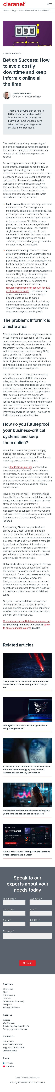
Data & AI (7, 998)
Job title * (35, 920)
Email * (33, 909)
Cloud (5, 992)
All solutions (8, 989)
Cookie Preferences (31, 1078)
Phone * (7, 920)
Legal (18, 1078)
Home (6, 10)
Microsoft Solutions (11, 1007)
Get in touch (8, 1041)
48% (22, 121)
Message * (8, 931)
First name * (9, 898)
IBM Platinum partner (20, 467)
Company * (9, 909)
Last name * (36, 898)
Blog (14, 10)
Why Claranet (9, 1023)
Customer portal (10, 1051)
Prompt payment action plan (15, 1029)
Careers (6, 1020)
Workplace (7, 1004)
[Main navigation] (50, 4)
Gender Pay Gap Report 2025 (16, 1026)
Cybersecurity (9, 995)
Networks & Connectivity (13, 1001)
